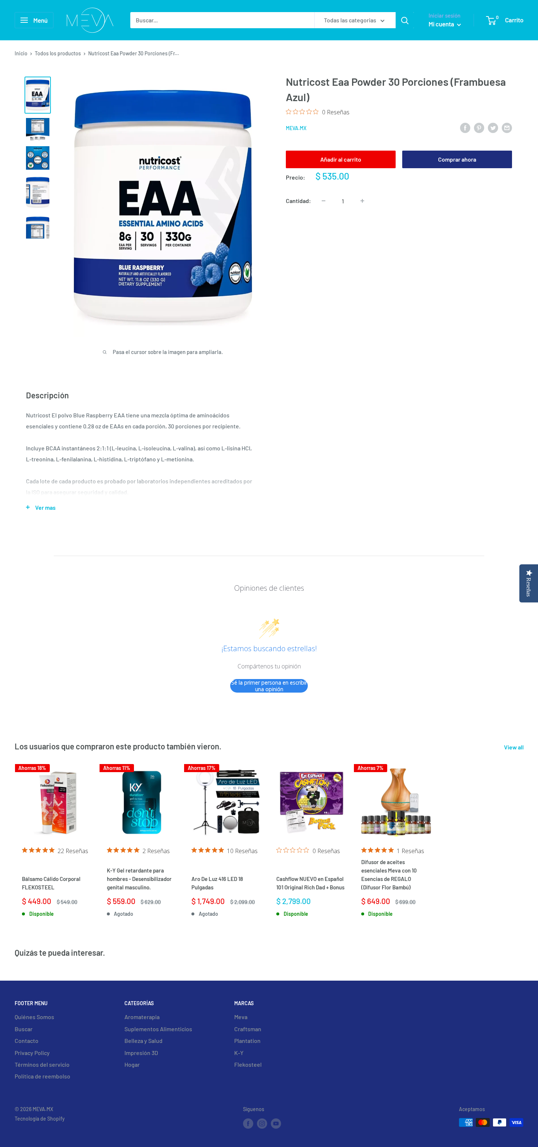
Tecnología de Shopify (40, 1118)
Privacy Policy (32, 1052)
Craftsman (247, 1028)
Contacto (26, 1040)
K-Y (238, 1052)
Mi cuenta (442, 23)
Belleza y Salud (143, 1040)
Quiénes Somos (34, 1016)
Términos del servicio (42, 1064)
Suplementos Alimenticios (158, 1028)
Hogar (132, 1064)
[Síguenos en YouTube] (276, 1123)
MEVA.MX (296, 128)
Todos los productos (58, 53)
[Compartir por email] (507, 127)
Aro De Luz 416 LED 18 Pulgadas (217, 882)
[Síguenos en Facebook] (248, 1123)
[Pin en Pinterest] (479, 127)
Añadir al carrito (340, 158)
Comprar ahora (457, 158)
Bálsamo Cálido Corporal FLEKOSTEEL (51, 882)
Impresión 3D (141, 1052)
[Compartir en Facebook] (465, 127)
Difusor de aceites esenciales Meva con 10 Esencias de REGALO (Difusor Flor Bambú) (389, 875)
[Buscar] (405, 20)
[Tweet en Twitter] (493, 127)
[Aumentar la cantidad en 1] (362, 201)
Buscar (24, 1028)
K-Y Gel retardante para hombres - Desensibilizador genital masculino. (139, 879)
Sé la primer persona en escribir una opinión (269, 686)
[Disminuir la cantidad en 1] (323, 201)
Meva (240, 1016)
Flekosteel (248, 1064)
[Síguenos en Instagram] (262, 1123)
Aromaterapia (142, 1016)
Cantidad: (298, 200)
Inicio (21, 53)
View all (514, 747)
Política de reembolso (42, 1076)
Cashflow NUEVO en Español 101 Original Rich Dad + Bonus (310, 882)
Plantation (247, 1040)
